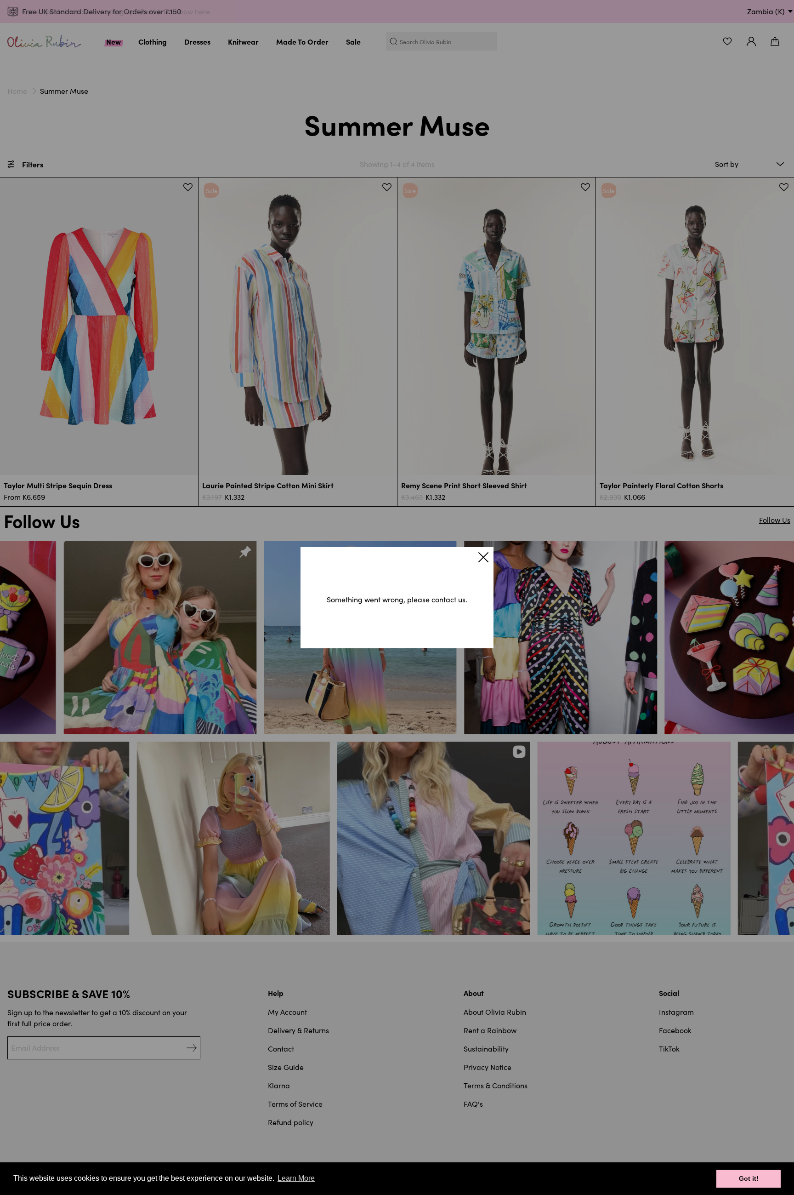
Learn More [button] (296, 1178)
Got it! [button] (749, 1178)
